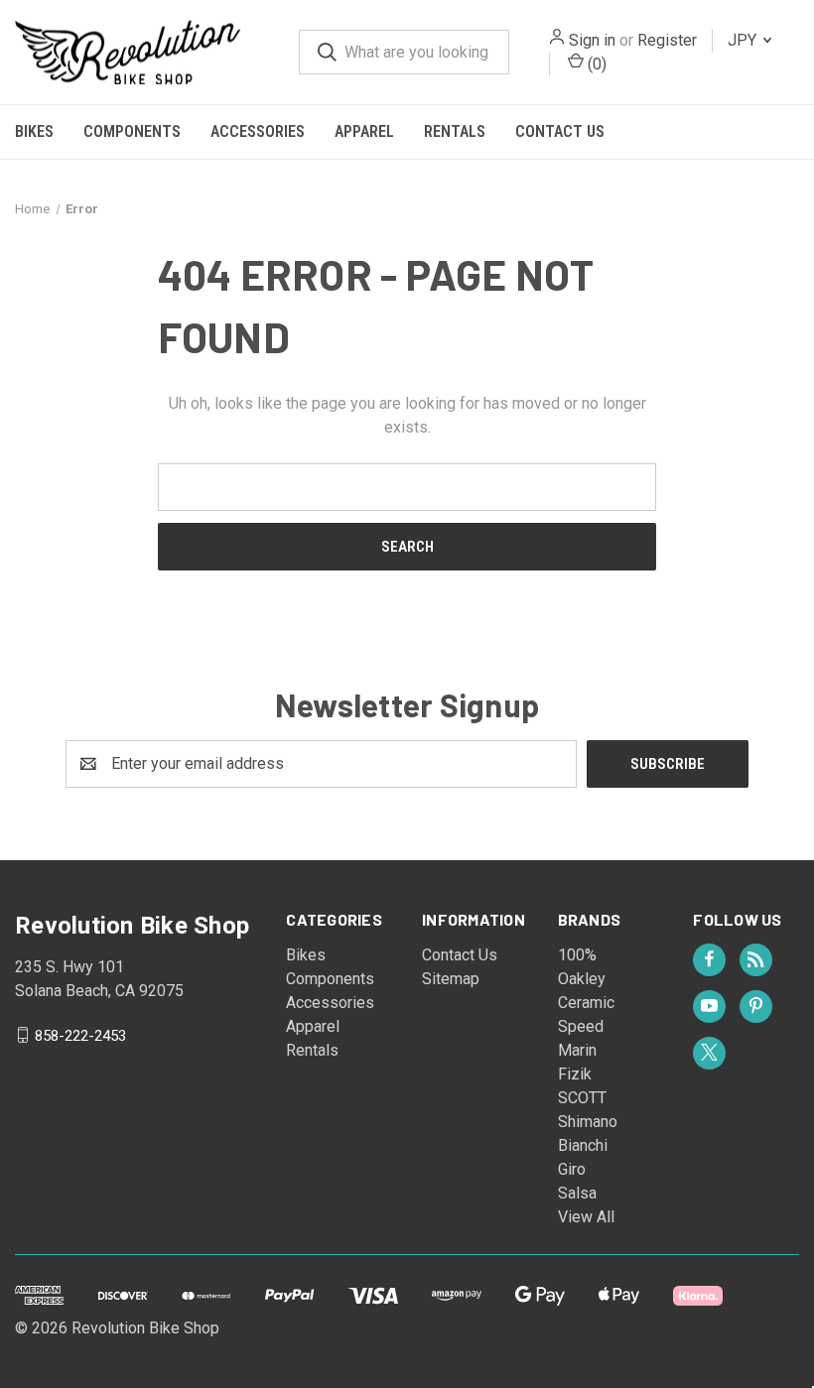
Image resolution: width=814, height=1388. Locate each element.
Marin (577, 1050)
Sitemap (450, 978)
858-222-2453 (80, 1035)
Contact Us (560, 131)
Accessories (257, 131)
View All (586, 1216)
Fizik (575, 1074)
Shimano (587, 1121)
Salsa (577, 1193)
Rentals (454, 131)
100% (577, 955)
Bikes (34, 131)
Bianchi (583, 1145)
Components (132, 131)
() (595, 64)
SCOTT (582, 1097)
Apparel (364, 131)
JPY (744, 40)
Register (667, 40)
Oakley (582, 978)
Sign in (592, 40)
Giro (572, 1169)
